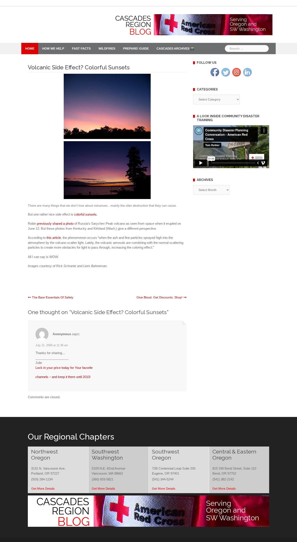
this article (54, 237)
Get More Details (43, 488)
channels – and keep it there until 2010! (62, 377)
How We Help (53, 48)
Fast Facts (81, 48)
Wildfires (106, 48)
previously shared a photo (55, 223)
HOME (29, 48)
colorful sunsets (85, 214)
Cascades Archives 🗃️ (175, 48)
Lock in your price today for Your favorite (64, 368)
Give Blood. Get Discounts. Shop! (159, 297)
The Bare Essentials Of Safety (52, 297)
